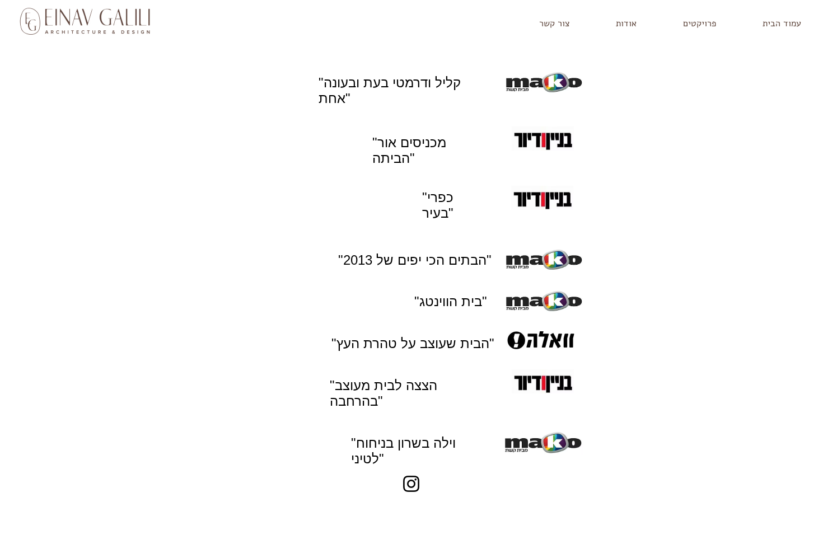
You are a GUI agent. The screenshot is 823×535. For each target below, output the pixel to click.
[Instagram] (411, 484)
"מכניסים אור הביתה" (409, 150)
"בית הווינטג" (450, 301)
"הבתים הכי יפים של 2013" (415, 260)
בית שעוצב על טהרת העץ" (415, 343)
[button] (684, 23)
